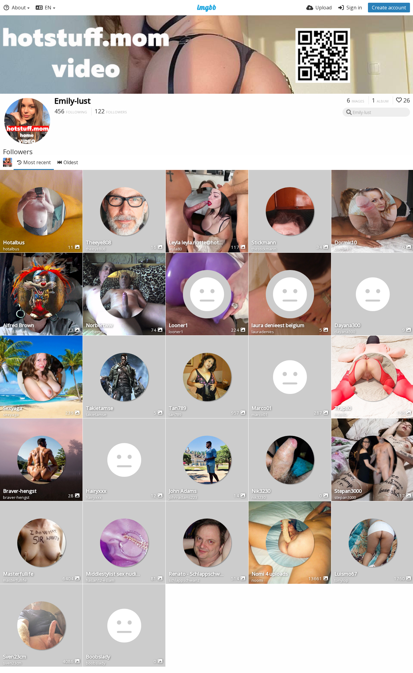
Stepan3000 (348, 491)
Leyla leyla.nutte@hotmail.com (196, 243)
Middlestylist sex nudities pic (113, 574)
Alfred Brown (18, 326)
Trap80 (342, 408)
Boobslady (98, 657)
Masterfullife (18, 574)
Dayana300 (347, 326)
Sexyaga (12, 408)
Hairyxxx (96, 491)
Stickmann (264, 243)
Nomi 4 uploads (270, 574)
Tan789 (177, 408)
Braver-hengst (20, 491)
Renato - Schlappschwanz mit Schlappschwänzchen (196, 574)
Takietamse (99, 408)
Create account (389, 7)
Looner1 (178, 326)
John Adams (183, 491)
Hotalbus (13, 243)
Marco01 (262, 408)
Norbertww (99, 326)
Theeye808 (98, 243)
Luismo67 (345, 574)
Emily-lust (72, 100)
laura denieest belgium (278, 326)
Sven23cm (14, 657)
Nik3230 (261, 491)
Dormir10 (345, 243)
